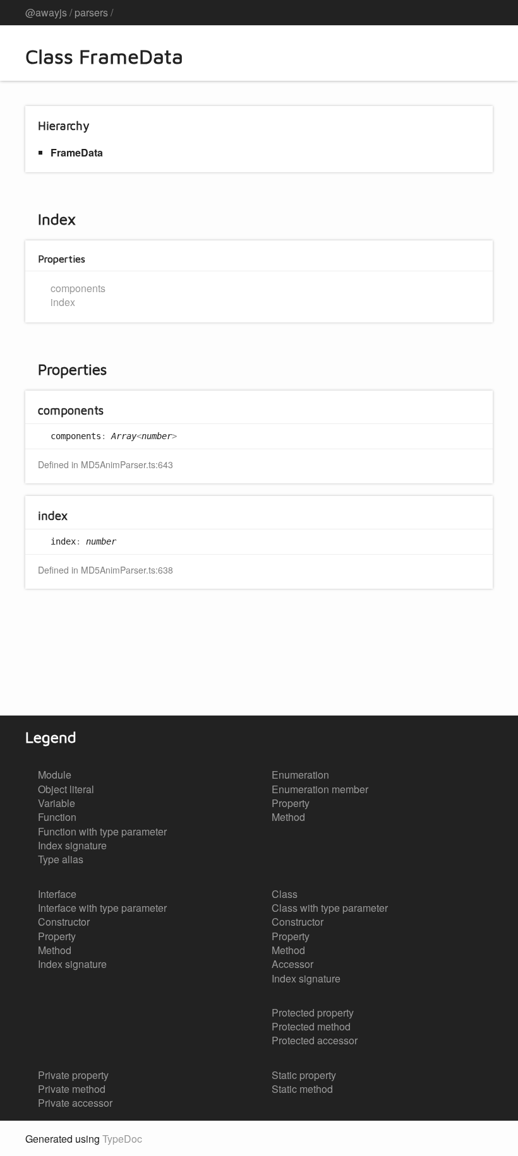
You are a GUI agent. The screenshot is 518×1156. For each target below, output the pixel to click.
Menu (480, 12)
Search (427, 12)
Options (452, 12)
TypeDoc (122, 1138)
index (63, 302)
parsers (91, 12)
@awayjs (46, 12)
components (78, 288)
